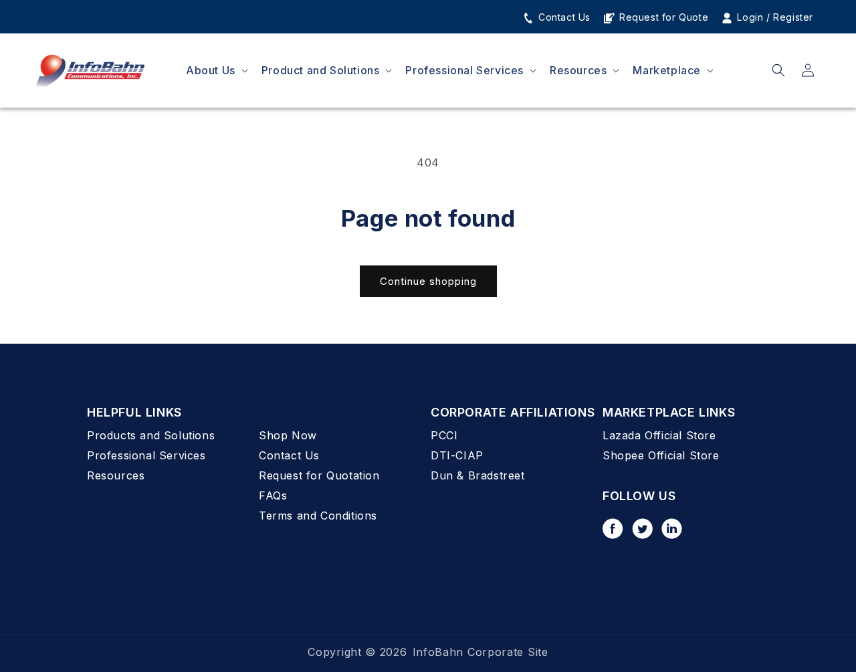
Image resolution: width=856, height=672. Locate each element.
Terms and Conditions (318, 515)
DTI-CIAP (457, 455)
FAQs (273, 495)
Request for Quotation (319, 475)
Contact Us (563, 17)
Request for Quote (662, 17)
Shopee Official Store (661, 455)
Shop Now (288, 435)
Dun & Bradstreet (478, 475)
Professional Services (146, 455)
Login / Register (773, 17)
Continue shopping (428, 281)
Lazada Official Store (659, 435)
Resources (115, 475)
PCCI (444, 435)
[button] (215, 70)
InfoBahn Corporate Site (480, 652)
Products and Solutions (151, 435)
